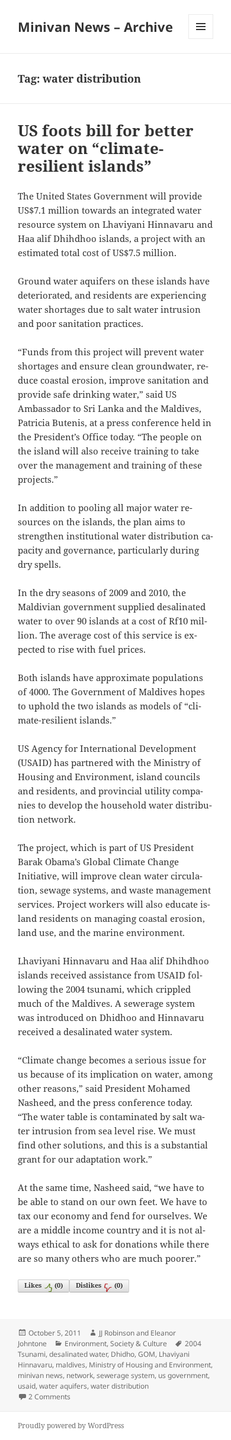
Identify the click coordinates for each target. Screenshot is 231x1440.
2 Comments (49, 1397)
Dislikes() (99, 1285)
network (79, 1375)
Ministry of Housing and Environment (150, 1365)
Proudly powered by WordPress (71, 1426)
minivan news (40, 1375)
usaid (27, 1386)
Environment (86, 1343)
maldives (70, 1365)
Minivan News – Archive (95, 26)
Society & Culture (138, 1343)
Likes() (43, 1285)
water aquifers (63, 1386)
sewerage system (126, 1375)
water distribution (120, 1386)
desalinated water (78, 1354)
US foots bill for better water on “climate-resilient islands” (106, 148)
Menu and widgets (201, 38)
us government (183, 1375)
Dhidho (122, 1354)
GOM (146, 1354)
